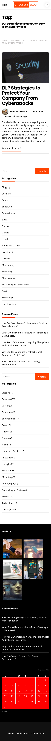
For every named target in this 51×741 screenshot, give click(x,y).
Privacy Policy (38, 733)
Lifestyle (6, 258)
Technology (21, 116)
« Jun (4, 711)
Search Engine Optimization (15, 284)
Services (6, 291)
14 (32, 690)
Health (5, 239)
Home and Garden (11, 245)
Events (5, 219)
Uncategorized (9, 304)
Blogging (6, 187)
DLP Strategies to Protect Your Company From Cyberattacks (21, 96)
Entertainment (9, 213)
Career (5, 200)
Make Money (8, 265)
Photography (8, 278)
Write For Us (22, 733)
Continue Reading (10, 148)
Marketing (7, 271)
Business (9, 116)
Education (7, 206)
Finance (6, 226)
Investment (7, 252)
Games (5, 232)
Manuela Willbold (18, 111)
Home (11, 733)
